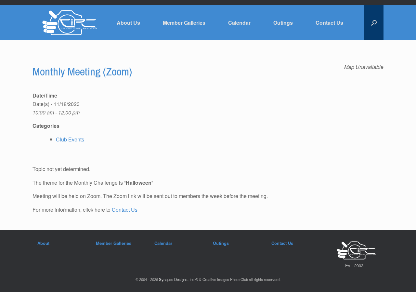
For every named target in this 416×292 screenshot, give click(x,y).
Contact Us (329, 22)
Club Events (70, 139)
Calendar (239, 22)
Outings (283, 22)
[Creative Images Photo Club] (66, 22)
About (43, 243)
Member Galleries (184, 22)
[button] (374, 22)
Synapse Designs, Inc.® (178, 279)
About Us (128, 22)
